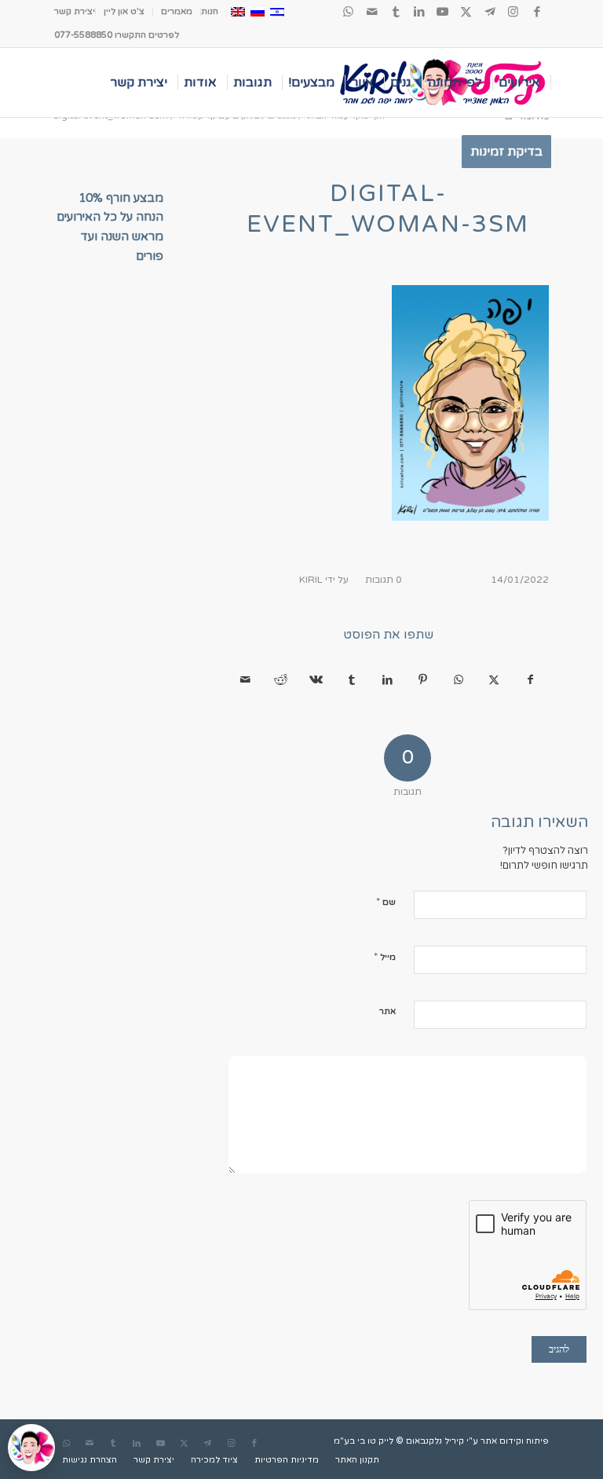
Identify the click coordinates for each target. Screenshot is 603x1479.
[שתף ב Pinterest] (423, 680)
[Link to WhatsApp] (348, 12)
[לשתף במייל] (245, 680)
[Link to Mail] (372, 12)
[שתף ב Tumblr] (351, 680)
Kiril (311, 579)
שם (386, 901)
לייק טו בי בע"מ (363, 1441)
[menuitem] (209, 12)
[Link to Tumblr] (395, 12)
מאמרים (176, 11)
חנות (209, 11)
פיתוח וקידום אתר (515, 1441)
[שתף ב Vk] (316, 680)
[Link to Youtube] (443, 12)
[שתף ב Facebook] (530, 680)
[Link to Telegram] (490, 12)
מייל (385, 956)
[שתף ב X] (494, 680)
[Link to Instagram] (513, 12)
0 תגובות (383, 579)
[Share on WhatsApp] (458, 680)
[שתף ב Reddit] (281, 680)
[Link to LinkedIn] (419, 12)
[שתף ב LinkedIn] (387, 680)
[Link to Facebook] (537, 12)
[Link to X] (466, 12)
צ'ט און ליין (124, 11)
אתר (387, 1011)
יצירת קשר (74, 11)
